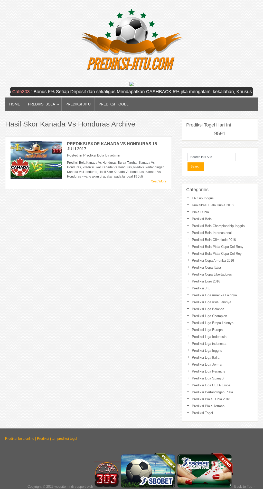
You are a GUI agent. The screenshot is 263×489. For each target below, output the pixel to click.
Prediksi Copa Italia (206, 267)
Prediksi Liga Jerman (207, 364)
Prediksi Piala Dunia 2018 (211, 399)
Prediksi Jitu (78, 104)
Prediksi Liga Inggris (207, 351)
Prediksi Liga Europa (207, 330)
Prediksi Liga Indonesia (209, 337)
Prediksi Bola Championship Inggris (218, 226)
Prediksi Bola (43, 104)
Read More (158, 181)
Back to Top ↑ (244, 486)
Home (14, 104)
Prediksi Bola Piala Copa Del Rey (217, 254)
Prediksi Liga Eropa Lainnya (212, 323)
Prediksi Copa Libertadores (212, 274)
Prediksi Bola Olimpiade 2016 (214, 240)
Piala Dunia (200, 212)
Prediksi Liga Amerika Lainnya (214, 295)
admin (115, 155)
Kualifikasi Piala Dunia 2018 (212, 205)
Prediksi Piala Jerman (208, 406)
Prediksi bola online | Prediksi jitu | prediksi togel (41, 439)
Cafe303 (13, 91)
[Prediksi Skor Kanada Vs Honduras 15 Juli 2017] (36, 160)
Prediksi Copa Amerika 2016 (213, 260)
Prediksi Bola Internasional (212, 233)
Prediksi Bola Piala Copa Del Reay (217, 247)
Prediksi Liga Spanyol (208, 378)
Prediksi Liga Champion (209, 316)
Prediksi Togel (113, 104)
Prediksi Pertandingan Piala (212, 392)
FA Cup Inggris (203, 198)
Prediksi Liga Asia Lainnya (211, 302)
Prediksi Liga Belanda (208, 309)
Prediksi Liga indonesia (209, 344)
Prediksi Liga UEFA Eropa (211, 385)
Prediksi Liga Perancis (208, 371)
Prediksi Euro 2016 (206, 281)
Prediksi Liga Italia (205, 357)
